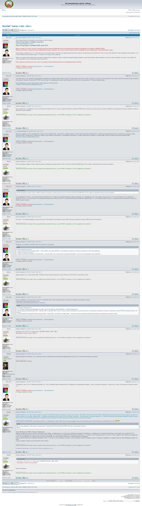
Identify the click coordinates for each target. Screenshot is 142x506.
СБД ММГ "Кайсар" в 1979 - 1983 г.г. (30, 16)
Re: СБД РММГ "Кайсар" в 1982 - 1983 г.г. (33, 75)
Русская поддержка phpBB (71, 505)
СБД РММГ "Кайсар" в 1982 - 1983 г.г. (17, 26)
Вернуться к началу (6, 72)
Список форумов (5, 16)
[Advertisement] (71, 21)
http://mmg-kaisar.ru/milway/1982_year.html (32, 45)
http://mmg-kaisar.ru (49, 66)
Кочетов (31, 448)
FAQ (131, 10)
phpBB (68, 504)
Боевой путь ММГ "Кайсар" (16, 16)
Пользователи (137, 10)
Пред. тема (132, 32)
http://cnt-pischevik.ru (37, 66)
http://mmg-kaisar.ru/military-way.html (29, 42)
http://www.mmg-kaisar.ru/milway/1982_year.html (27, 136)
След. (138, 30)
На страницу (130, 30)
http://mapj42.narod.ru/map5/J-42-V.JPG (124, 433)
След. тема (137, 32)
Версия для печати (7, 32)
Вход (4, 10)
